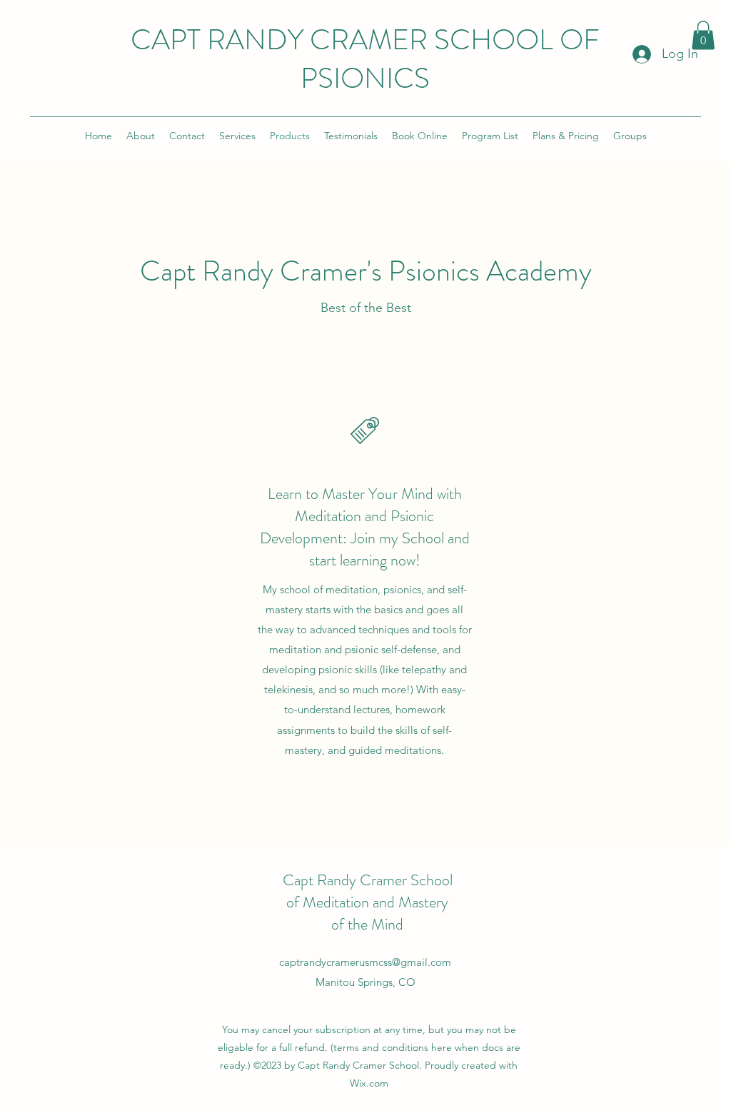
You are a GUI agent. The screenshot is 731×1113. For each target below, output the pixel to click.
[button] (703, 35)
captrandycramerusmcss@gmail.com (365, 962)
